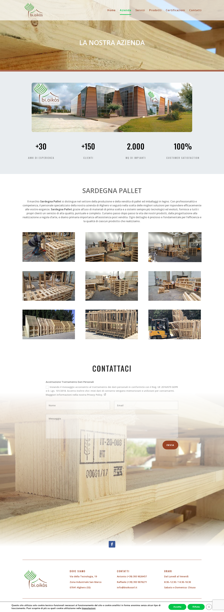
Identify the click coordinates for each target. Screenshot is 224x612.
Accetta (177, 606)
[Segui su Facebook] (112, 544)
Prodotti (155, 10)
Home (111, 10)
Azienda (125, 10)
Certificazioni (175, 10)
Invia (170, 445)
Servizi (140, 10)
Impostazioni (88, 608)
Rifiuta (196, 606)
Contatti (195, 10)
